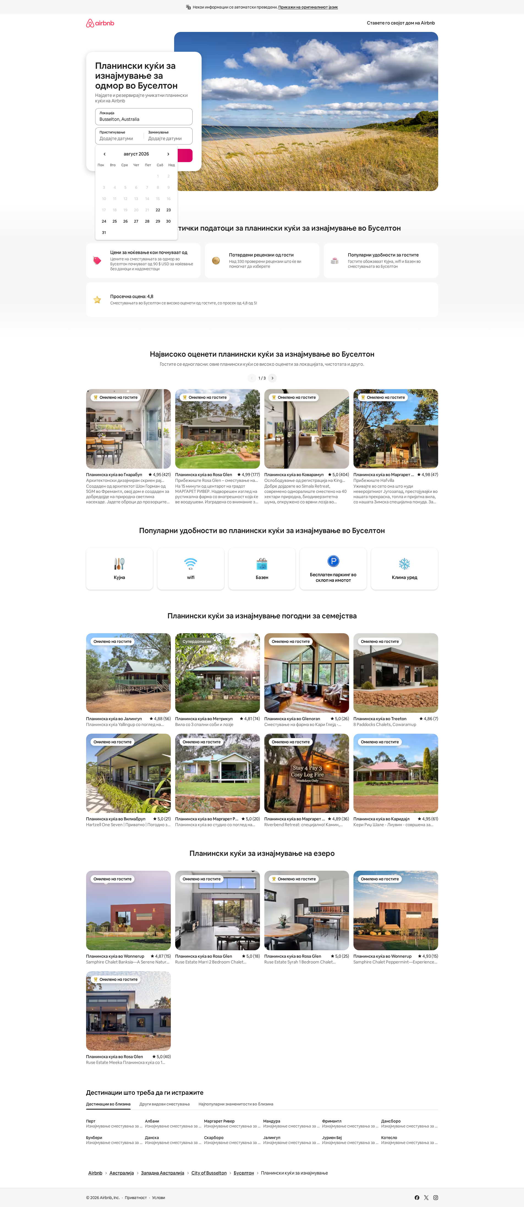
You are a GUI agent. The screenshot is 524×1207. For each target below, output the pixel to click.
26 (125, 221)
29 (158, 221)
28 (147, 221)
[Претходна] (252, 378)
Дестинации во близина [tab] (108, 1104)
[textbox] (119, 138)
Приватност (136, 1197)
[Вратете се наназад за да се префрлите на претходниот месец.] (104, 154)
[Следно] (272, 378)
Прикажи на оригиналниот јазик (308, 7)
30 (168, 221)
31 (104, 232)
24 (104, 221)
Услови (158, 1197)
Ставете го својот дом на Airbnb (401, 23)
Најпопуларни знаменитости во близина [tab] (236, 1104)
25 (115, 221)
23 (168, 209)
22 (158, 209)
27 (136, 221)
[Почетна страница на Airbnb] (100, 23)
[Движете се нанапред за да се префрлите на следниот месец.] (168, 154)
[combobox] (144, 119)
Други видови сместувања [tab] (164, 1104)
